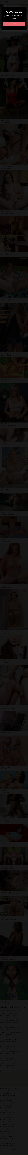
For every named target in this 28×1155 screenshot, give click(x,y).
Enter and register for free (14, 24)
